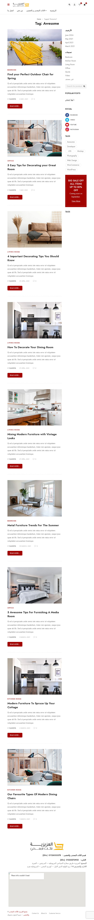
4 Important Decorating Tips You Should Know (33, 258)
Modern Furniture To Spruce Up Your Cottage (31, 705)
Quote (67, 72)
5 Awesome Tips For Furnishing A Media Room (33, 614)
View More (76, 201)
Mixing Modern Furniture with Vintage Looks (32, 436)
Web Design (72, 160)
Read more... (15, 106)
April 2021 (69, 42)
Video (67, 75)
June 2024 (69, 35)
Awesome (71, 142)
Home (39, 19)
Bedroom (11, 70)
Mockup (80, 151)
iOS (69, 151)
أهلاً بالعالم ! (69, 100)
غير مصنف (69, 79)
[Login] (74, 5)
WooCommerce (73, 165)
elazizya (13, 99)
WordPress (71, 169)
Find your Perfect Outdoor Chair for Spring (30, 76)
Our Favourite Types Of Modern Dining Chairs (32, 796)
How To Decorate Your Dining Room (30, 347)
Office (10, 161)
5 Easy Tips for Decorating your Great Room (31, 167)
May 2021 (69, 39)
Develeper (71, 146)
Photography (72, 155)
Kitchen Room (14, 699)
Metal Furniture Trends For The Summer (33, 525)
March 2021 (70, 46)
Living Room (13, 252)
